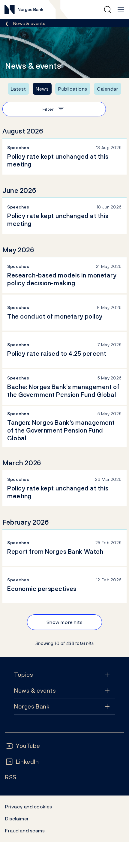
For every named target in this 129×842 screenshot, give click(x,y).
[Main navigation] (121, 9)
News (42, 88)
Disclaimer (17, 818)
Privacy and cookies (28, 806)
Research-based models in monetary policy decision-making (62, 279)
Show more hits (64, 622)
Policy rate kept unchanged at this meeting (57, 160)
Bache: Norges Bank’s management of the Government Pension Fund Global (63, 390)
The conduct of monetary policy (55, 316)
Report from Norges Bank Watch (55, 551)
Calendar (107, 88)
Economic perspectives (41, 588)
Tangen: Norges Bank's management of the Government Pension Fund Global (61, 430)
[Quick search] (107, 9)
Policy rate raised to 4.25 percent (56, 353)
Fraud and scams (25, 830)
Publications (72, 88)
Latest (18, 88)
